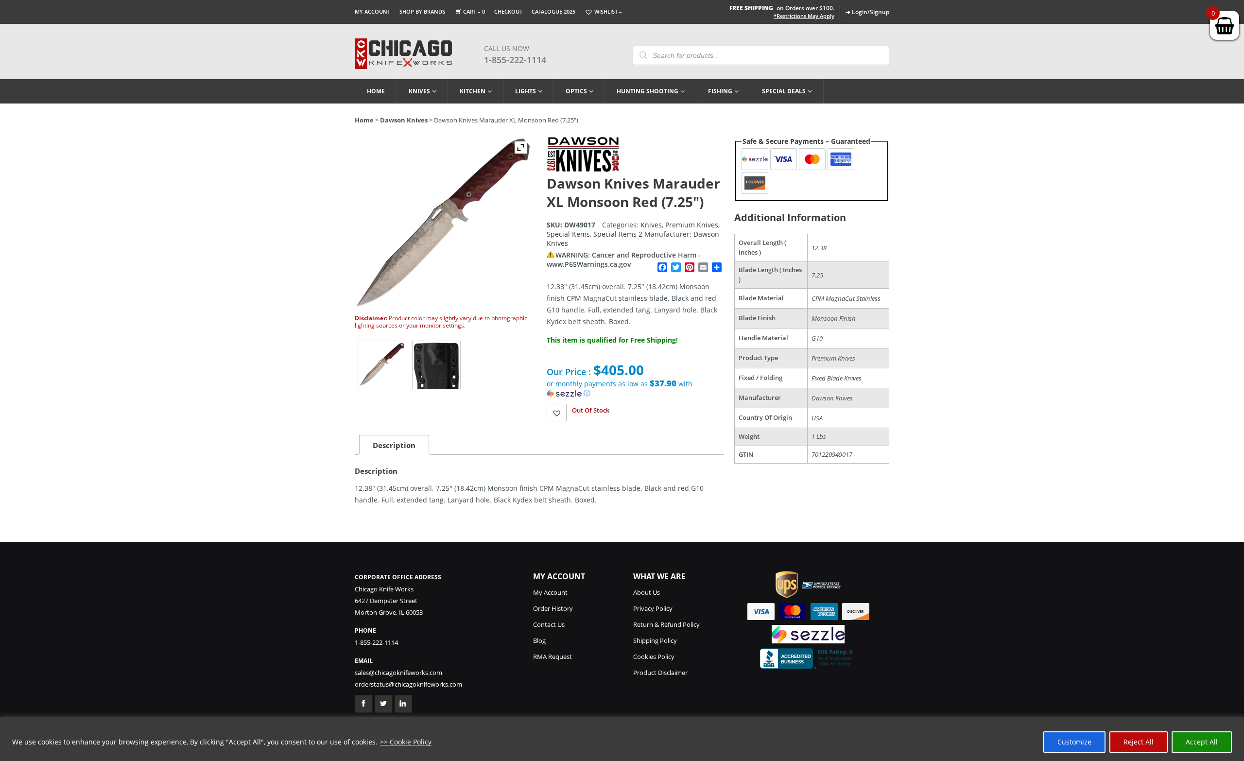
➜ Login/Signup (867, 12)
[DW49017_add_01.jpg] (436, 365)
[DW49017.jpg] (382, 365)
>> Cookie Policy (406, 741)
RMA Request (552, 656)
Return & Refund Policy (666, 624)
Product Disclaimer (660, 672)
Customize (1074, 741)
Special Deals (784, 91)
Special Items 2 (617, 234)
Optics (576, 91)
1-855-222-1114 (515, 60)
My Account (372, 11)
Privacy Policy (653, 608)
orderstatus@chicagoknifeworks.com (408, 684)
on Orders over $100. (781, 8)
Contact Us (549, 624)
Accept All (1202, 741)
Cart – (474, 11)
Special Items (568, 234)
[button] (635, 388)
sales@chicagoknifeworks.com (398, 672)
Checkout (508, 11)
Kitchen (472, 91)
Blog (539, 640)
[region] (622, 739)
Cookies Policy (653, 656)
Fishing (720, 91)
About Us (646, 592)
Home (376, 91)
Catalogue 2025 (553, 11)
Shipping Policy (655, 640)
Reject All (1138, 741)
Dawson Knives (404, 120)
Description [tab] (394, 445)
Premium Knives (691, 224)
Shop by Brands (422, 11)
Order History (553, 608)
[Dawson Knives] (583, 169)
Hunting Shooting (647, 91)
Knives (419, 91)
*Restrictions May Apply (804, 16)
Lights (525, 91)
